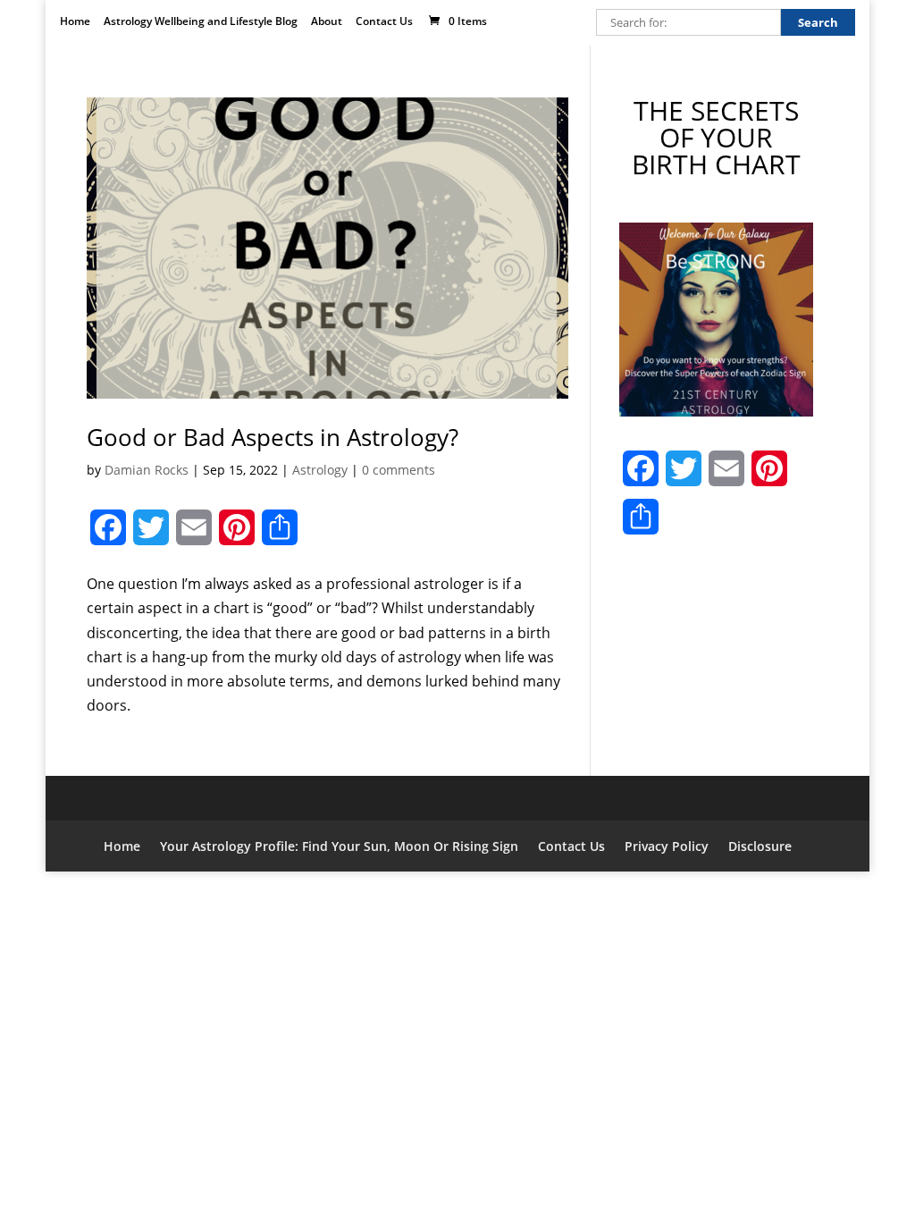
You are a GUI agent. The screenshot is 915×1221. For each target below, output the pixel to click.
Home (75, 22)
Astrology (320, 469)
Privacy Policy (667, 846)
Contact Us (384, 22)
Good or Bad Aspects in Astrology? (272, 437)
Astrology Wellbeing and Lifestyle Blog (201, 22)
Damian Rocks (147, 469)
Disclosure (760, 846)
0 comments (398, 469)
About (326, 22)
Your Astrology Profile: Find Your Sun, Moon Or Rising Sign (339, 846)
